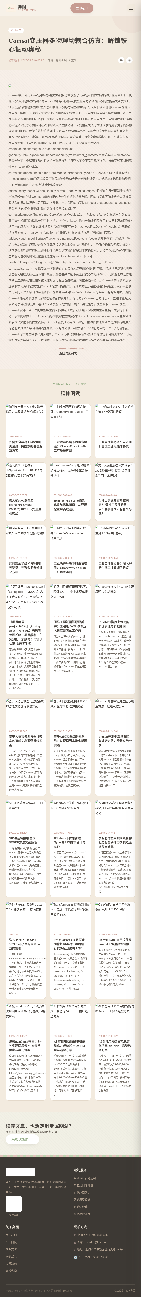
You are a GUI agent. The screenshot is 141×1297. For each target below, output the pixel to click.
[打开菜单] (131, 8)
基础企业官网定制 (85, 1178)
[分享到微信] (121, 60)
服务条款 (130, 1290)
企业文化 (11, 1249)
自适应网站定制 (83, 1192)
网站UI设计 (81, 1207)
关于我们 (11, 1235)
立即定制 (82, 8)
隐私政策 (119, 1290)
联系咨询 (11, 1270)
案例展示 (11, 1256)
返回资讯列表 (70, 353)
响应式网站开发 (83, 1185)
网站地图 (67, 1290)
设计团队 (11, 1242)
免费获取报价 (22, 1139)
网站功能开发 (82, 1214)
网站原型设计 (82, 1199)
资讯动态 (11, 1263)
